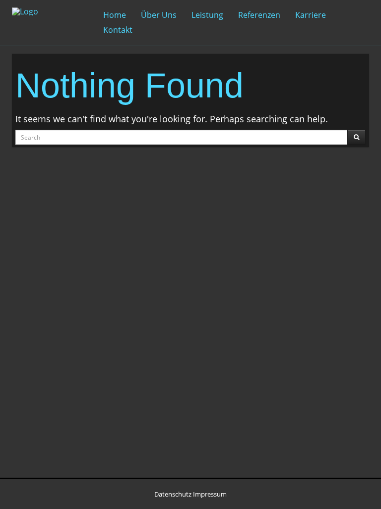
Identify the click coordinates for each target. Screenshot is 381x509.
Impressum (210, 494)
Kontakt (117, 29)
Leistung (207, 14)
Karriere (310, 14)
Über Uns (159, 14)
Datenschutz (172, 494)
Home (114, 14)
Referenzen (259, 14)
